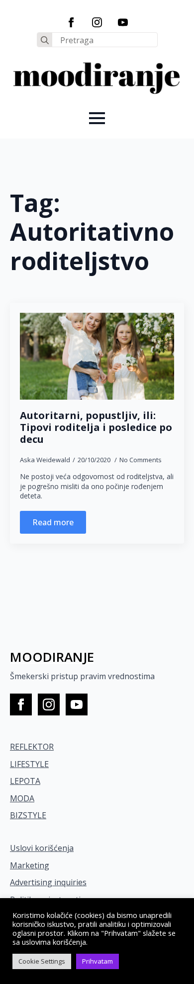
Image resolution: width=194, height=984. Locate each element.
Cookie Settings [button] (41, 961)
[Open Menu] (97, 118)
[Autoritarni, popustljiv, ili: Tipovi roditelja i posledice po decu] (97, 356)
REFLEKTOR (32, 746)
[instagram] (97, 22)
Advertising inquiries (48, 882)
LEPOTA (25, 780)
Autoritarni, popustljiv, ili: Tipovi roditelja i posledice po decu (96, 427)
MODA (22, 798)
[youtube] (123, 22)
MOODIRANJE (52, 657)
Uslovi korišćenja (42, 848)
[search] (44, 40)
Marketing (29, 865)
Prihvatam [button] (97, 961)
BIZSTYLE (28, 815)
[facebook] (71, 22)
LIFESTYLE (29, 764)
